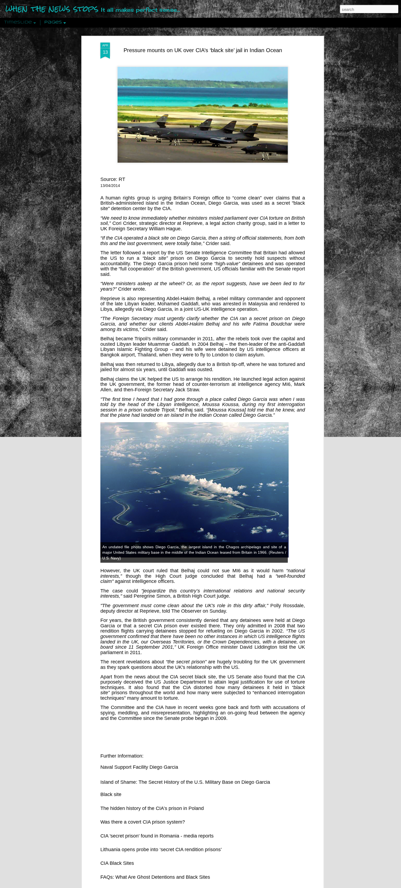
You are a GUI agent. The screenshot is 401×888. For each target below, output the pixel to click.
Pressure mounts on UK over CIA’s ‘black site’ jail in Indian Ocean (203, 50)
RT (122, 179)
